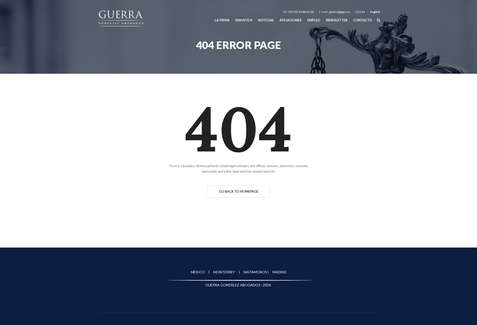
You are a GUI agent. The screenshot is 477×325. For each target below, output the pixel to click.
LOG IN (360, 12)
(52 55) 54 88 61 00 (301, 12)
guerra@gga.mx (339, 12)
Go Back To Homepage (238, 191)
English (375, 12)
